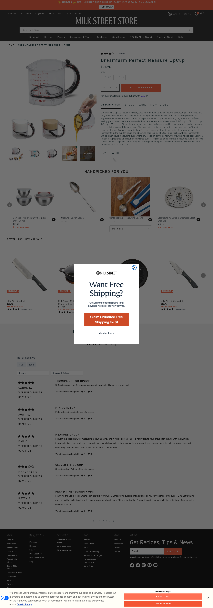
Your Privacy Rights (163, 591)
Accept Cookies (163, 604)
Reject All (163, 596)
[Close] (208, 598)
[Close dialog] (134, 267)
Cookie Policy (24, 604)
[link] (106, 299)
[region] (106, 598)
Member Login (106, 333)
